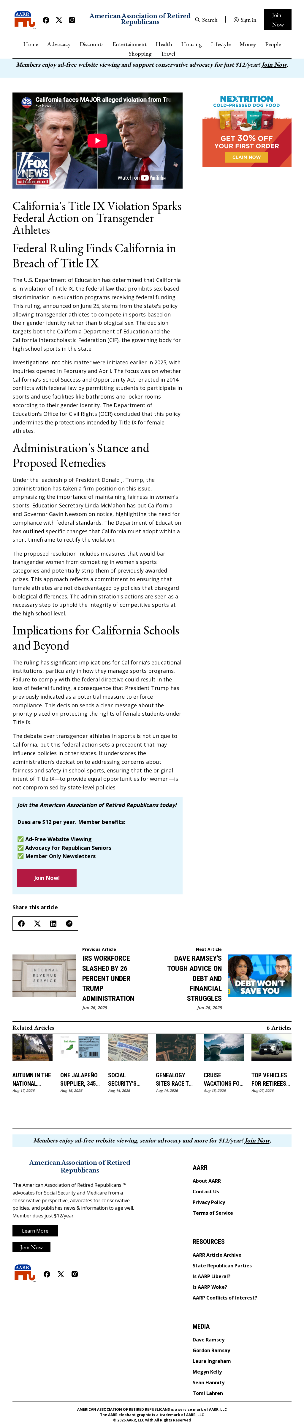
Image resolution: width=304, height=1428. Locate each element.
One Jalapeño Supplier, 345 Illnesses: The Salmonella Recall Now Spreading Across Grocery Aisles (79, 1080)
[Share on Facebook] (21, 923)
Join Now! (47, 877)
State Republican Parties (222, 1265)
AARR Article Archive (217, 1255)
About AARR (207, 1180)
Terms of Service (213, 1213)
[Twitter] (59, 20)
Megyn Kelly (207, 1371)
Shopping (140, 54)
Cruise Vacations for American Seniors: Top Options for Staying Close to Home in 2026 (223, 1080)
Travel (168, 54)
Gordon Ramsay (211, 1350)
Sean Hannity (208, 1382)
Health (164, 44)
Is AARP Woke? (210, 1287)
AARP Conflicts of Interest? (225, 1297)
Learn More (35, 1231)
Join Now (278, 19)
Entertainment (130, 44)
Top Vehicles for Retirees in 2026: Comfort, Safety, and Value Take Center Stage (269, 1080)
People (273, 44)
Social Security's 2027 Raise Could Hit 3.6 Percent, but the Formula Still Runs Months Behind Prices (126, 1080)
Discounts (92, 44)
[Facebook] (46, 20)
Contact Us (206, 1191)
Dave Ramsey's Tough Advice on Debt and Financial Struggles (194, 978)
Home (30, 44)
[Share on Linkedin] (53, 924)
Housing (191, 44)
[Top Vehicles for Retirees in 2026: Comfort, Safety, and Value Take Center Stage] (271, 1051)
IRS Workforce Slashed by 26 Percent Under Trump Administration (108, 978)
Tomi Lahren (208, 1393)
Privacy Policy (209, 1202)
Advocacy (59, 44)
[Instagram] (72, 20)
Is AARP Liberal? (211, 1276)
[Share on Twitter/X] (37, 924)
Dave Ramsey (208, 1339)
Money (248, 44)
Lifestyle (221, 44)
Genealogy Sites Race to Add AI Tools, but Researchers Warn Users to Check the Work (176, 1080)
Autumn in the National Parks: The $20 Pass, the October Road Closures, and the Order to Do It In (31, 1080)
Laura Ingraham (212, 1361)
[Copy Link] (69, 923)
